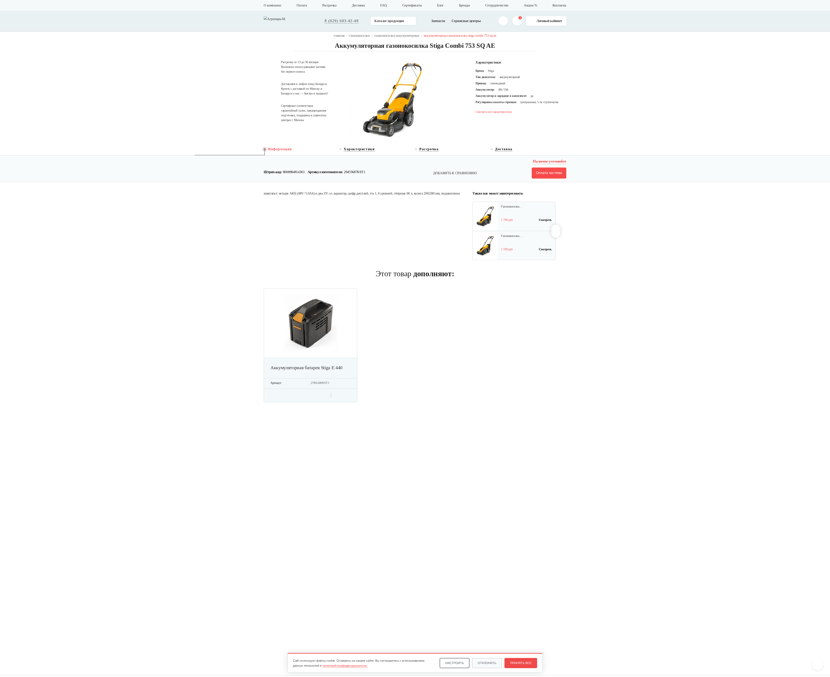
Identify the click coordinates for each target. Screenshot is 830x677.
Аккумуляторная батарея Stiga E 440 (306, 367)
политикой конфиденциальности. (345, 665)
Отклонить (487, 663)
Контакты (559, 5)
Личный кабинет (549, 21)
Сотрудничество (497, 5)
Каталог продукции (389, 21)
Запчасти (438, 21)
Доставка (358, 5)
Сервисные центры (466, 21)
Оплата (302, 5)
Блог (440, 5)
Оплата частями (549, 173)
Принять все (521, 663)
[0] (517, 21)
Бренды (464, 5)
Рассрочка (329, 5)
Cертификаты (412, 5)
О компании (272, 5)
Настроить (454, 663)
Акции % (530, 5)
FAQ (383, 5)
